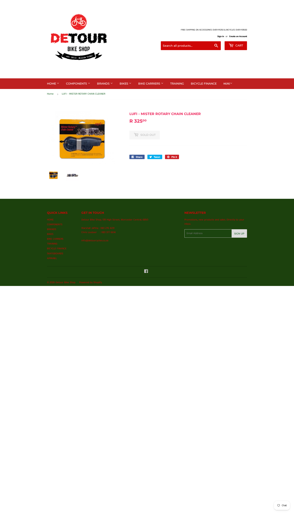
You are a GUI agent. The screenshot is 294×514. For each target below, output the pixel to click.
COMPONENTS (77, 83)
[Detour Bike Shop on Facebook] (146, 272)
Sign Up (239, 233)
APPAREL (52, 258)
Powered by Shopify (90, 282)
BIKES (124, 83)
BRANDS (103, 83)
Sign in (220, 36)
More (226, 84)
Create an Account (238, 36)
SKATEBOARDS (55, 253)
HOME (52, 83)
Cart (239, 45)
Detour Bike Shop (65, 282)
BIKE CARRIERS (149, 83)
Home (50, 94)
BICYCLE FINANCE (204, 83)
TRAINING (177, 83)
